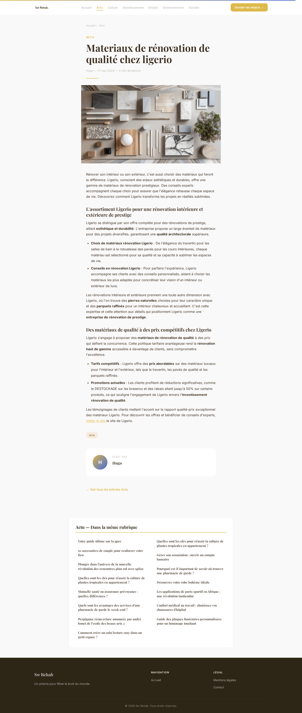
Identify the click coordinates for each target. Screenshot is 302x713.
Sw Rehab (43, 674)
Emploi (153, 7)
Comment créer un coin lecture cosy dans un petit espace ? (110, 635)
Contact (218, 687)
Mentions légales (224, 680)
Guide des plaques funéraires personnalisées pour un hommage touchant (189, 621)
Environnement (173, 7)
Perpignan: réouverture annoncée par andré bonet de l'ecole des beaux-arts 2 (109, 621)
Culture (113, 7)
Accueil (86, 7)
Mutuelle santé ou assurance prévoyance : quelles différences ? (108, 593)
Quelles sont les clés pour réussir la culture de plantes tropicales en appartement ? (111, 580)
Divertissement (133, 7)
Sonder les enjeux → (249, 7)
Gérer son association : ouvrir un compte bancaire (186, 557)
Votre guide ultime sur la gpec (99, 541)
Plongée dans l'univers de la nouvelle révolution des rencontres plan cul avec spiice (111, 566)
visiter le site (95, 421)
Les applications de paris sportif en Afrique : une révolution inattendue (188, 593)
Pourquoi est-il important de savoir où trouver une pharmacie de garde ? (190, 571)
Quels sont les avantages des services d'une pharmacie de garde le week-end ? (109, 607)
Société (194, 7)
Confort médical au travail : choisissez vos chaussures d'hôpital (187, 607)
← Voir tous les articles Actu (107, 489)
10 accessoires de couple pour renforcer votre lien (110, 553)
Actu (100, 7)
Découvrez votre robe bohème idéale (183, 582)
